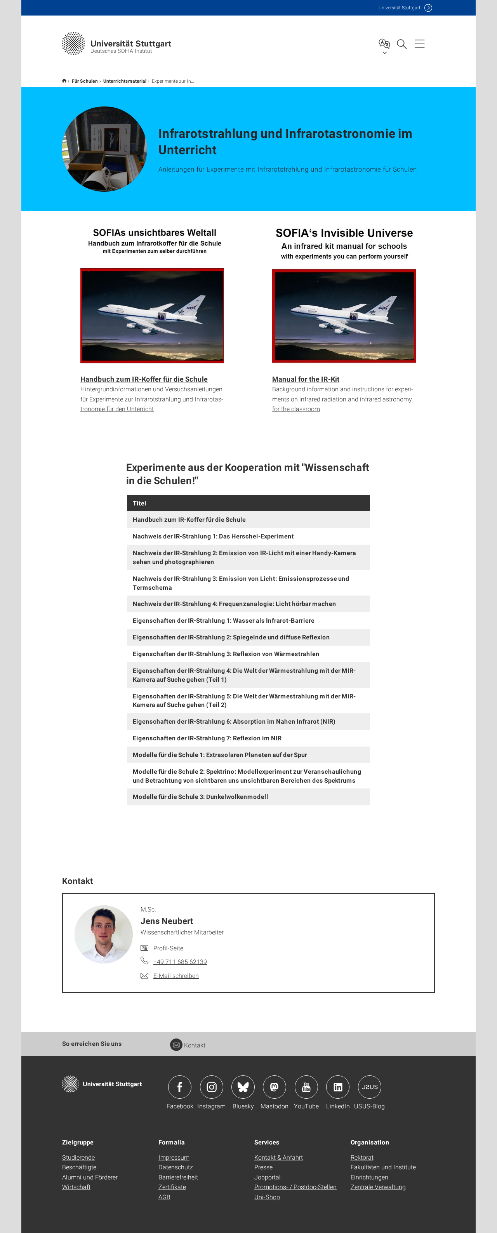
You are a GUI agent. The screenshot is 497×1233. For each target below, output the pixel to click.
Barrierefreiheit (178, 1177)
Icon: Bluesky (243, 1087)
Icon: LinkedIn (337, 1087)
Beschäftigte (79, 1167)
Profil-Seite (168, 948)
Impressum (173, 1157)
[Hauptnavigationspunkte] (420, 43)
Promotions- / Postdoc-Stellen (295, 1187)
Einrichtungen (369, 1177)
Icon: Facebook (179, 1087)
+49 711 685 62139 (180, 961)
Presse (263, 1167)
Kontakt (194, 1045)
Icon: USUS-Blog (369, 1087)
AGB (164, 1197)
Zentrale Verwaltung (378, 1187)
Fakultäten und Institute (383, 1167)
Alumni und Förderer (90, 1177)
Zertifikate (172, 1187)
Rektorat (362, 1157)
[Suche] (401, 43)
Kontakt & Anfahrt (278, 1157)
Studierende (78, 1157)
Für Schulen (85, 81)
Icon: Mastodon (274, 1087)
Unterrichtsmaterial (124, 81)
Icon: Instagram (211, 1087)
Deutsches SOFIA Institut (64, 80)
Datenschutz (175, 1167)
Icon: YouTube (306, 1087)
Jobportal (267, 1177)
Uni (400, 7)
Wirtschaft (76, 1187)
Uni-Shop (267, 1197)
